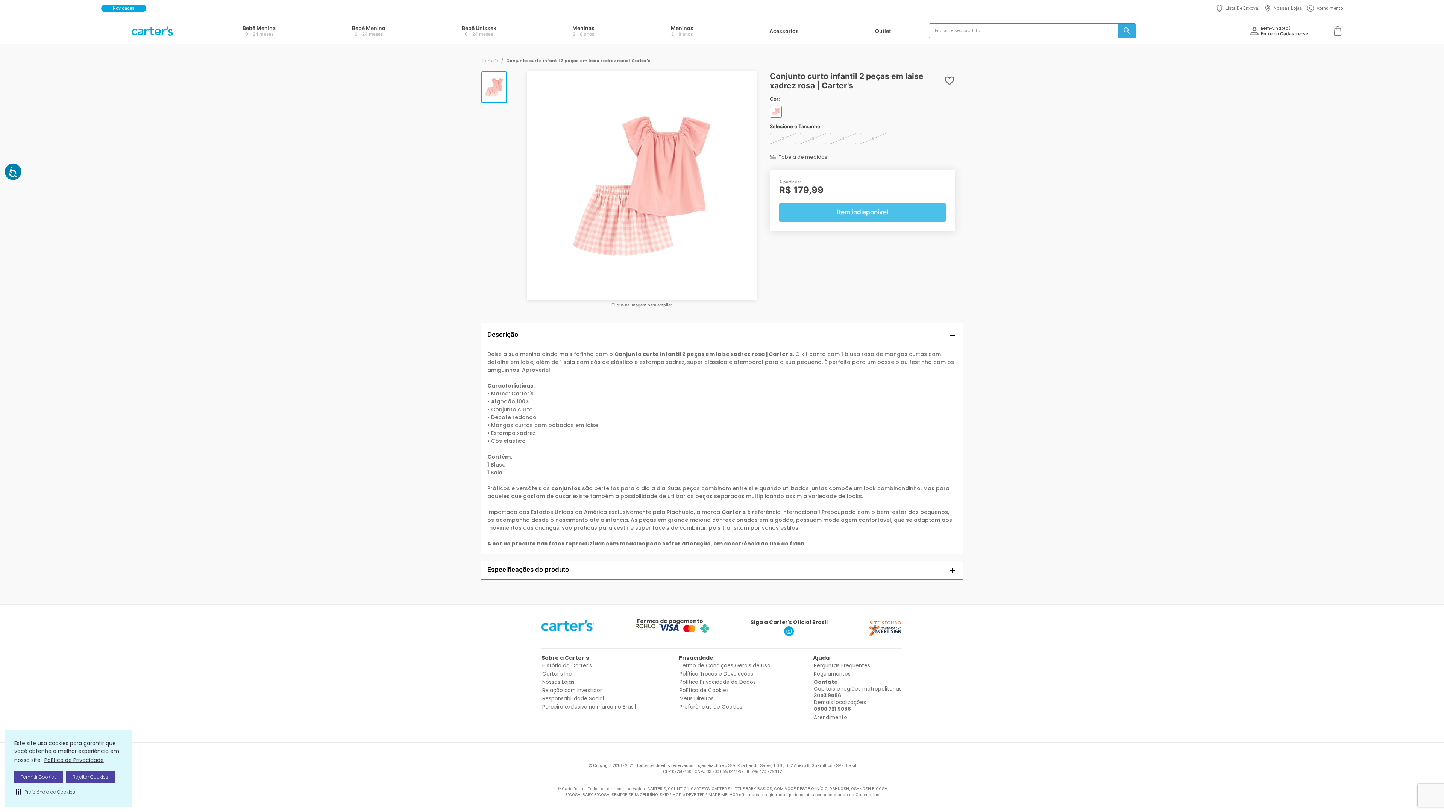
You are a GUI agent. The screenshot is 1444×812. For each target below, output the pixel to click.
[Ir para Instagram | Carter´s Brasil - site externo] (789, 634)
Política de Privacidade (74, 760)
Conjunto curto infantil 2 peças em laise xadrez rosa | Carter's (578, 61)
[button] (45, 792)
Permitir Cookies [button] (39, 777)
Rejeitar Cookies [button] (90, 777)
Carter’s (489, 61)
